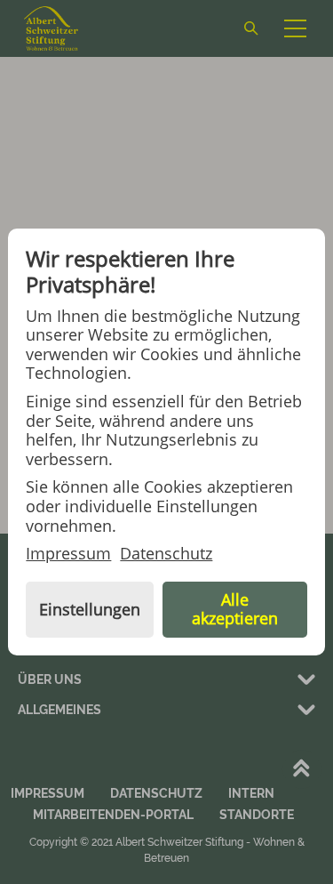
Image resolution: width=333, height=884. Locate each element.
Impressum (68, 554)
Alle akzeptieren (235, 609)
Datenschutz (166, 554)
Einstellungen (89, 609)
